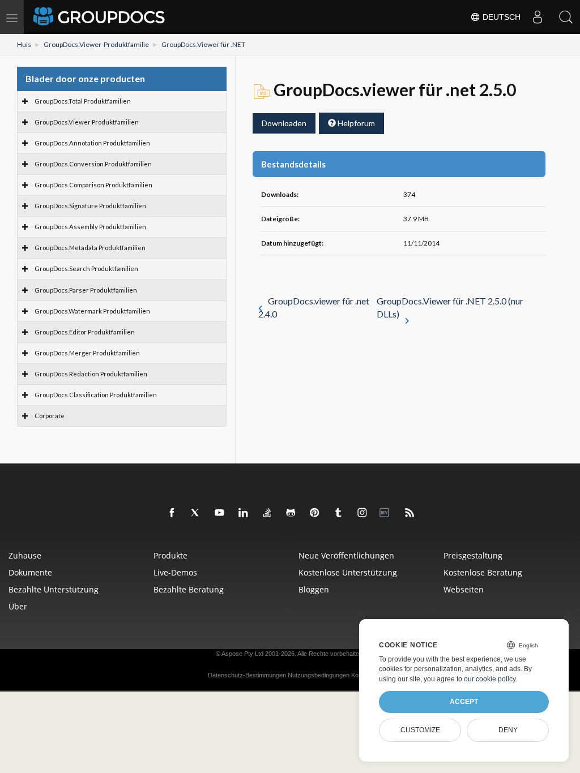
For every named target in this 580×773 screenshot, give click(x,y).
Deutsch (500, 17)
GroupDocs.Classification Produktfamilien (96, 394)
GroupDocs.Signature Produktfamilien (90, 205)
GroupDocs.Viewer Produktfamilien (87, 122)
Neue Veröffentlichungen (346, 555)
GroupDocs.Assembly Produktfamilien (90, 226)
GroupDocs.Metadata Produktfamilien (90, 247)
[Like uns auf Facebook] (172, 513)
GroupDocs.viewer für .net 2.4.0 (314, 307)
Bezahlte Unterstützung (53, 589)
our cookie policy (489, 679)
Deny (508, 730)
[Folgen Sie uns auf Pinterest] (315, 513)
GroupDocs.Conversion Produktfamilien (93, 164)
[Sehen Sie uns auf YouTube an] (219, 513)
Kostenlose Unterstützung (347, 572)
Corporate (50, 415)
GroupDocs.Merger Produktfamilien (87, 353)
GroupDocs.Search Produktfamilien (86, 268)
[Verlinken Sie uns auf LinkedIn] (243, 513)
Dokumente (30, 572)
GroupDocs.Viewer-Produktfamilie (96, 44)
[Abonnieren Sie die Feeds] (410, 513)
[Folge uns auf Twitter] (196, 513)
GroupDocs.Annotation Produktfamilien (92, 143)
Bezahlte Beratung (188, 589)
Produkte (170, 555)
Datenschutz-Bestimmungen (247, 675)
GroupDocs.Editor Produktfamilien (85, 332)
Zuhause (24, 555)
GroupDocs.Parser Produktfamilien (86, 290)
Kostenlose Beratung (482, 572)
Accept (464, 702)
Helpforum (355, 123)
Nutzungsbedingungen (318, 675)
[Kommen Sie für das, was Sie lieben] (338, 513)
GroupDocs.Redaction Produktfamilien (91, 373)
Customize (420, 730)
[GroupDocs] (100, 17)
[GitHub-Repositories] (291, 513)
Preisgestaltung (472, 555)
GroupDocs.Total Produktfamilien (83, 101)
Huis (24, 44)
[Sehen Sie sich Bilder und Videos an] (362, 513)
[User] (537, 17)
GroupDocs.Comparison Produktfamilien (93, 184)
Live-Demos (175, 572)
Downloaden (284, 123)
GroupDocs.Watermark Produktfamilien (92, 311)
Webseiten (463, 589)
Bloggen (313, 589)
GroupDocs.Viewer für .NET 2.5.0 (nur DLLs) (450, 307)
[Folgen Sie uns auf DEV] (386, 513)
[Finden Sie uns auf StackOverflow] (267, 513)
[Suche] (566, 17)
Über (17, 606)
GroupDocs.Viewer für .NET (203, 44)
